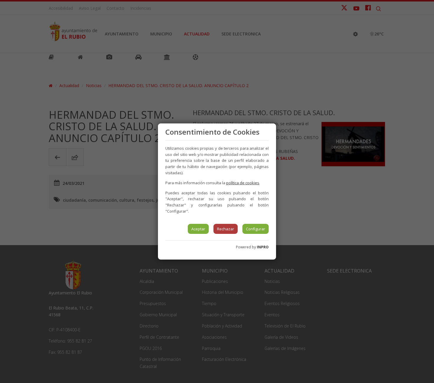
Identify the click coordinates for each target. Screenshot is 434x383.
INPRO (263, 247)
